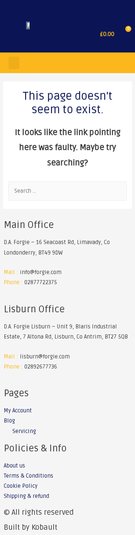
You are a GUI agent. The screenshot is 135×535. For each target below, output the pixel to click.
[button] (84, 34)
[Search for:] (67, 191)
